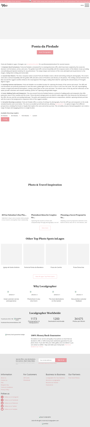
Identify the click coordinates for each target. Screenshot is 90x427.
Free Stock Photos (74, 378)
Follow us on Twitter (10, 406)
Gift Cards (26, 378)
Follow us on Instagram (11, 397)
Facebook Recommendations (11, 322)
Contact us (4, 380)
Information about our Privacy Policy (47, 363)
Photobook (26, 380)
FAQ (2, 382)
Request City (5, 385)
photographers (59, 104)
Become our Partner (52, 382)
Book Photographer (45, 52)
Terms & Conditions (7, 387)
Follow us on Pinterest (11, 403)
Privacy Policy (5, 389)
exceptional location (33, 64)
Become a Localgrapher (53, 380)
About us (3, 378)
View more (45, 228)
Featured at (49, 385)
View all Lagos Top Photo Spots (45, 276)
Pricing (5, 119)
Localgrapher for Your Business (55, 378)
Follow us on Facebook (11, 400)
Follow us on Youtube (10, 409)
